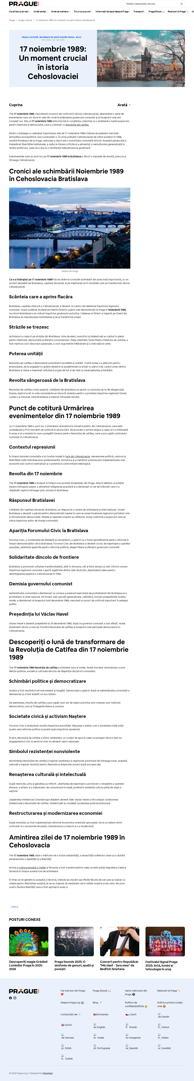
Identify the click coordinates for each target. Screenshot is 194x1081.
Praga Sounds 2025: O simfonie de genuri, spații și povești (74, 965)
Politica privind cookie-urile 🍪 (170, 1004)
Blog (78, 37)
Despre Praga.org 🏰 (72, 1002)
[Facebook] (10, 998)
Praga (12, 20)
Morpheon (48, 1073)
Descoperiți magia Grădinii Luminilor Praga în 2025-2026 (28, 965)
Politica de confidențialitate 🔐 (136, 1004)
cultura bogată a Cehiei (32, 867)
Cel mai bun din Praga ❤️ (73, 992)
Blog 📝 (97, 1002)
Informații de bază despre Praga (57, 37)
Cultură (14, 907)
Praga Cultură (25, 20)
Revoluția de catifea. (77, 124)
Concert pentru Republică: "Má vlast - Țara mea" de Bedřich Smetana (119, 965)
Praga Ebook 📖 (102, 990)
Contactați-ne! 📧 (71, 1014)
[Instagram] (14, 998)
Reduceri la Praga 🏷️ (169, 990)
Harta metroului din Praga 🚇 (136, 992)
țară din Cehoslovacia (77, 456)
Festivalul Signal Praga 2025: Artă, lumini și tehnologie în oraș (161, 965)
